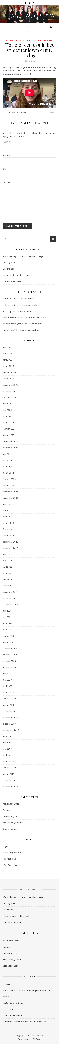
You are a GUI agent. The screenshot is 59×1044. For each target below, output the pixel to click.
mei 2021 (7, 617)
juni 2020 (7, 673)
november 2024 (10, 447)
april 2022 (7, 566)
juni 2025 (7, 403)
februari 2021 (9, 635)
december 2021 (10, 592)
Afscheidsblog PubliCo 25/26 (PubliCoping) (23, 256)
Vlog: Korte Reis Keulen (23, 298)
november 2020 (10, 654)
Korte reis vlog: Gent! (13, 1002)
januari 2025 (8, 435)
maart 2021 (8, 629)
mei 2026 (7, 353)
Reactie (6, 182)
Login (5, 846)
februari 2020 (9, 698)
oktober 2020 (9, 661)
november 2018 (10, 786)
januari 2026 (8, 378)
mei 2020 (7, 679)
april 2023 (7, 516)
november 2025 (10, 391)
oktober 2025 (9, 397)
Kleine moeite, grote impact (16, 275)
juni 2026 (7, 347)
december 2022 (10, 541)
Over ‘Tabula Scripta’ (12, 1015)
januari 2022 (8, 585)
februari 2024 (9, 479)
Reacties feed (9, 858)
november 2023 (10, 497)
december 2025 (10, 384)
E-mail (6, 155)
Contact (6, 984)
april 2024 (7, 466)
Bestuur (6, 810)
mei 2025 (7, 410)
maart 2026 (8, 366)
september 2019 (11, 730)
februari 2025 (9, 428)
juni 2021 (7, 610)
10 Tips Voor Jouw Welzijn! (26, 329)
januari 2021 (8, 642)
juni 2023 (7, 504)
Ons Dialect (8, 268)
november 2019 (10, 717)
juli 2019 (7, 736)
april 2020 (7, 686)
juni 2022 (7, 554)
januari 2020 (8, 705)
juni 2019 (7, 742)
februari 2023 (9, 529)
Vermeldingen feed (12, 852)
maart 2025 (8, 422)
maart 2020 (8, 692)
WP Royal (37, 1039)
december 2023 (10, 491)
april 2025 (7, 416)
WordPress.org (10, 865)
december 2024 (10, 441)
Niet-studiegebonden (19, 40)
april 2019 (7, 755)
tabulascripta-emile (17, 112)
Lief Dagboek (9, 262)
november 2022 (10, 548)
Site (4, 169)
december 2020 (10, 648)
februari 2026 (9, 372)
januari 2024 (8, 485)
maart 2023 (8, 523)
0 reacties (52, 112)
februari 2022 (9, 579)
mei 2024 (7, 460)
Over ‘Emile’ (8, 1009)
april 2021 (7, 623)
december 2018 (10, 780)
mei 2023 (7, 510)
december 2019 (10, 711)
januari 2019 (8, 774)
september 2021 (11, 604)
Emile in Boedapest (12, 281)
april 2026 (7, 359)
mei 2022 (7, 560)
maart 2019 (8, 761)
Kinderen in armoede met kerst (25, 305)
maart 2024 (8, 472)
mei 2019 (7, 748)
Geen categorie (10, 816)
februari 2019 (9, 767)
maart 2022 (8, 573)
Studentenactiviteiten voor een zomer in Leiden (25, 1021)
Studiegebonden (43, 40)
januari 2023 (8, 535)
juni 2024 (7, 453)
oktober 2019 (9, 723)
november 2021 (10, 598)
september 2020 (11, 667)
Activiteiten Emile (11, 803)
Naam (6, 141)
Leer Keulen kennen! (21, 311)
